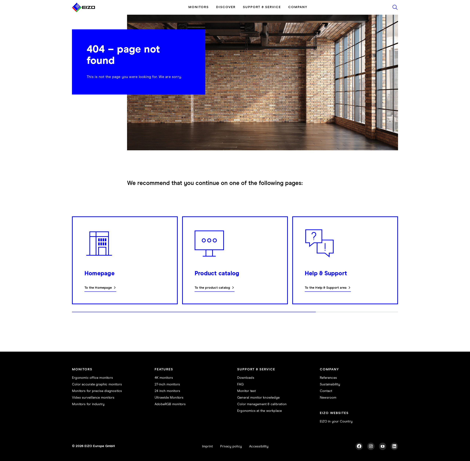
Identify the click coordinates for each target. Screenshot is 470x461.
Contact (326, 391)
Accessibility (258, 446)
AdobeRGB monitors (170, 404)
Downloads (245, 378)
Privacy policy (231, 446)
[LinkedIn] (394, 446)
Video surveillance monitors (93, 397)
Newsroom (328, 397)
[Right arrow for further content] (397, 266)
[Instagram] (371, 446)
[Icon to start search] (395, 7)
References (328, 378)
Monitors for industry (88, 404)
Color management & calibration (262, 404)
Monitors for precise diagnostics (97, 391)
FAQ (240, 384)
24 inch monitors (167, 391)
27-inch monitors (167, 384)
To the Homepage (98, 287)
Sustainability (330, 384)
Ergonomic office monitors (92, 378)
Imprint (207, 446)
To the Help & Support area (325, 287)
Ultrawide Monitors (169, 397)
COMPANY (298, 7)
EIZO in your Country (336, 421)
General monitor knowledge (258, 397)
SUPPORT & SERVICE (262, 7)
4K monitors (164, 378)
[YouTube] (382, 446)
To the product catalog (212, 287)
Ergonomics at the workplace (259, 411)
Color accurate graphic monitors (97, 384)
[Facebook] (359, 446)
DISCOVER (226, 7)
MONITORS (198, 7)
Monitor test (246, 391)
